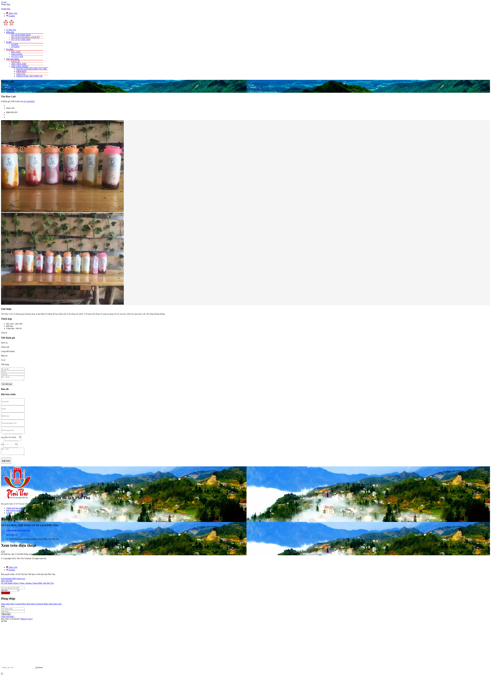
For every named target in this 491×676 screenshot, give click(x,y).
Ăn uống (9, 49)
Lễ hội (8, 42)
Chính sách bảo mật (14, 508)
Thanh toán (5, 9)
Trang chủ (10, 87)
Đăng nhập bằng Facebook (32, 604)
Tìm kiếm (5, 593)
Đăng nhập (6, 614)
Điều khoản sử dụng (14, 510)
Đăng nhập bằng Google (11, 604)
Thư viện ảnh (18, 64)
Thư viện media (12, 59)
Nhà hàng (17, 54)
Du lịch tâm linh (20, 39)
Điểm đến (10, 32)
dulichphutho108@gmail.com (18, 530)
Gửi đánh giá (7, 384)
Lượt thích (29, 101)
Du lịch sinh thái (21, 35)
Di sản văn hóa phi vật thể (31, 69)
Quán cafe (17, 56)
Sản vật (20, 74)
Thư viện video (19, 66)
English (11, 16)
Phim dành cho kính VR (29, 76)
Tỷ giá (3, 2)
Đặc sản (15, 52)
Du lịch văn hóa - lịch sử (25, 37)
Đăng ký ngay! (27, 619)
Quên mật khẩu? (7, 616)
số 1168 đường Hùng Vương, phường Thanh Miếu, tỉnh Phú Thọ (27, 583)
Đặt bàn (6, 461)
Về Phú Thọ (11, 30)
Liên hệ (9, 513)
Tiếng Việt (12, 13)
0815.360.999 (11, 535)
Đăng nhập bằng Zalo (52, 604)
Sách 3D (15, 61)
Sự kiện (15, 47)
